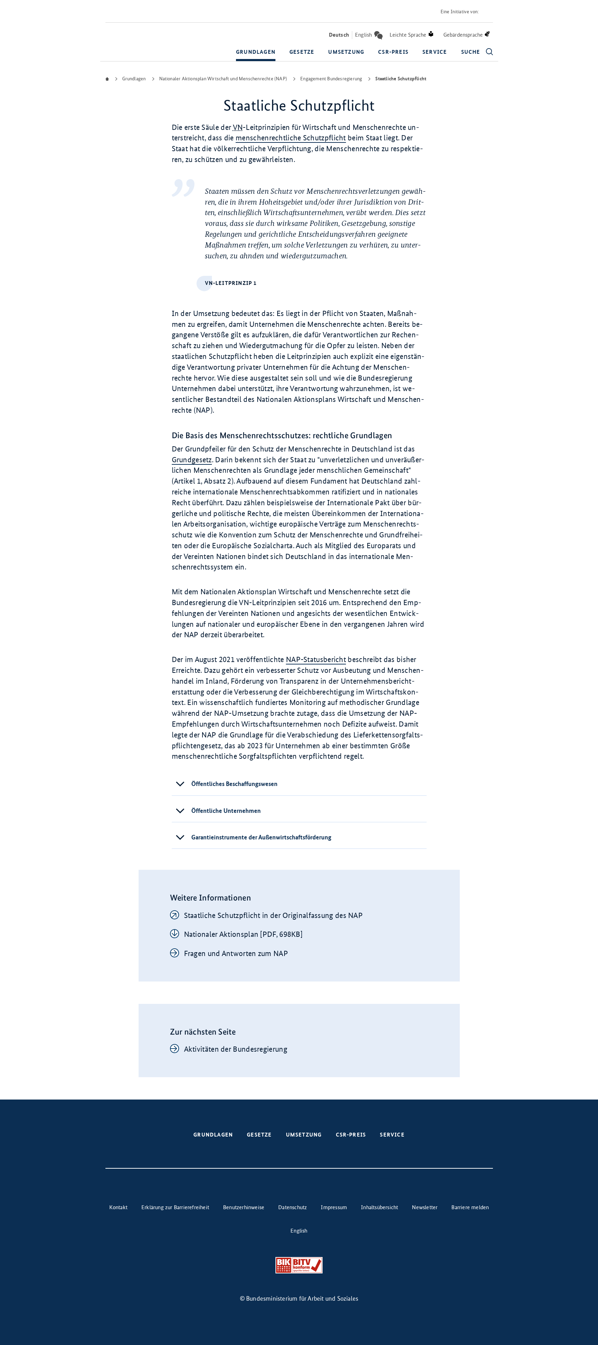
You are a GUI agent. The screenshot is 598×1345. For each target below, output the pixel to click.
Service (434, 52)
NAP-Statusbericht (316, 659)
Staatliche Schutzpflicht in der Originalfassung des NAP (273, 915)
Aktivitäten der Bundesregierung (235, 1049)
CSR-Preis (393, 52)
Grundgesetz (192, 459)
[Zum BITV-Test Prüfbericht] (299, 1265)
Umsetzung (346, 52)
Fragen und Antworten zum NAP (236, 953)
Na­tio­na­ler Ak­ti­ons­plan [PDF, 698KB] (243, 934)
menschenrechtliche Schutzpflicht (291, 137)
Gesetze (301, 52)
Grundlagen (255, 52)
